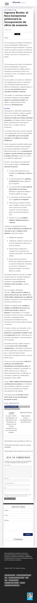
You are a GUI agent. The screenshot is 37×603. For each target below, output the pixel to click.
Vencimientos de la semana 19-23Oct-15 (18, 451)
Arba (27, 578)
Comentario (7, 465)
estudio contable (13, 580)
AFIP (6, 578)
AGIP (6, 580)
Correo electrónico (9, 483)
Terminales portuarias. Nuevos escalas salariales (17, 446)
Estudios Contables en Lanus (16, 578)
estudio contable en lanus (12, 409)
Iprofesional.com (14, 403)
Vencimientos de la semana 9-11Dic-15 (17, 441)
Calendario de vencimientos (12, 585)
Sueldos (22, 583)
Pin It (6, 38)
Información (10, 10)
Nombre (6, 478)
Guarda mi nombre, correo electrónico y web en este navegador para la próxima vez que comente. (17, 495)
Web (5, 488)
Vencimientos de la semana (11, 583)
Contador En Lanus (24, 406)
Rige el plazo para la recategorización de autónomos (26, 419)
